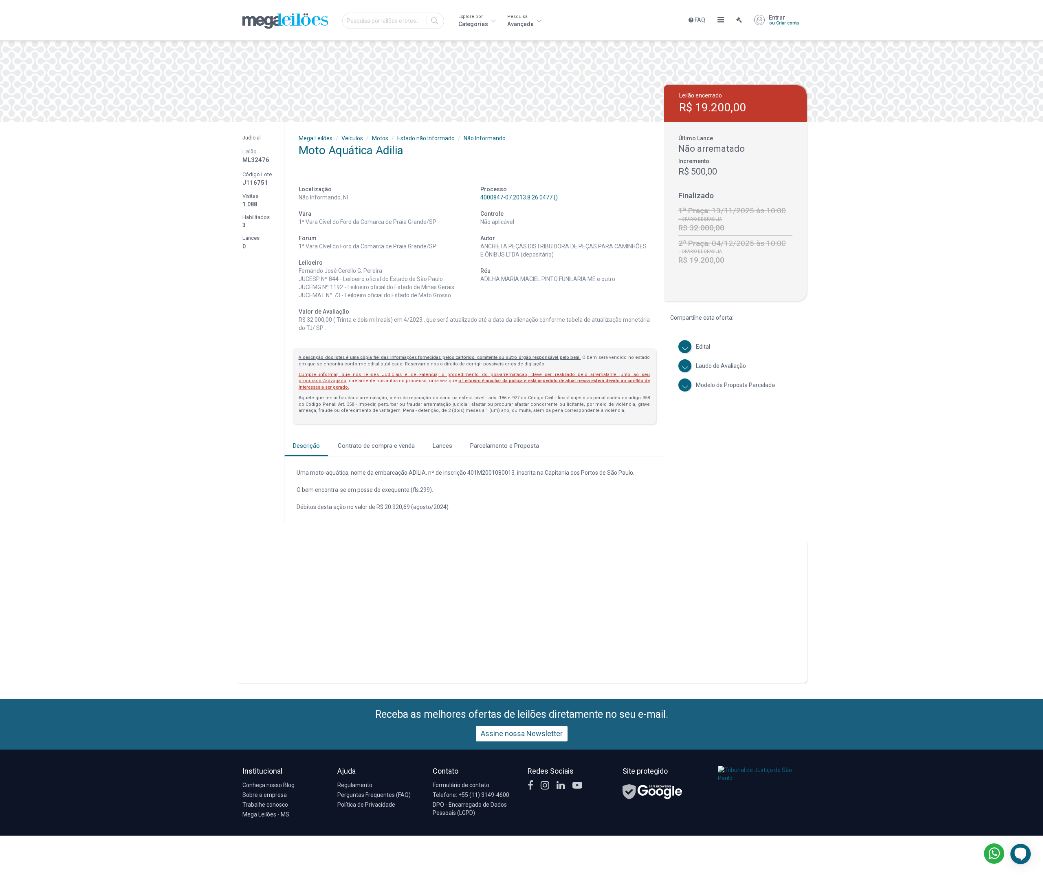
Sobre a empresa (264, 795)
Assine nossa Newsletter (522, 733)
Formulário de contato (461, 785)
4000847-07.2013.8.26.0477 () (519, 197)
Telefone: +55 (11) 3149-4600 (471, 795)
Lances (442, 445)
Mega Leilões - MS (265, 814)
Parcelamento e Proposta (504, 445)
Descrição (306, 445)
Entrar (784, 20)
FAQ (699, 20)
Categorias (473, 20)
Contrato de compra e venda (376, 445)
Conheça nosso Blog (268, 785)
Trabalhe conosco (265, 804)
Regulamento (354, 785)
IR (434, 21)
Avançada (521, 20)
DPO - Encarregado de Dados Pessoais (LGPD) (470, 808)
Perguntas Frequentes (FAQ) (374, 795)
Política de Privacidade (366, 804)
